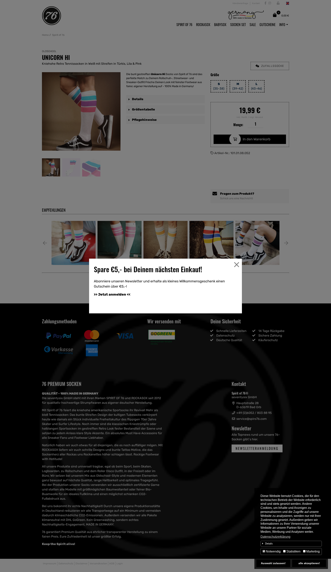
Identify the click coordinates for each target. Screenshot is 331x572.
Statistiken (293, 551)
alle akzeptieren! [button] (309, 563)
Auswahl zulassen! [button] (273, 563)
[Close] (236, 265)
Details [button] (269, 543)
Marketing (313, 551)
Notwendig (273, 551)
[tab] (291, 543)
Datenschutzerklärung (275, 536)
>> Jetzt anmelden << (112, 294)
